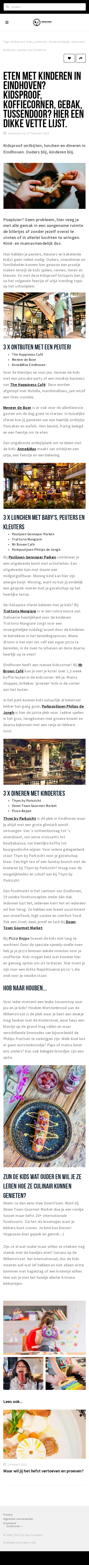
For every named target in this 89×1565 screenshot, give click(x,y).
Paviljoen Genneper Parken (33, 534)
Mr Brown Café (23, 544)
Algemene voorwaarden (18, 1519)
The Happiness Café (27, 354)
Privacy (8, 1514)
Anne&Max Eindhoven (29, 365)
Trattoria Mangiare (27, 539)
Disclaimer (9, 1523)
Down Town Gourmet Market (34, 805)
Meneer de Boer (24, 359)
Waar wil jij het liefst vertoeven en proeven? (43, 1470)
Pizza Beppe (21, 811)
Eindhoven (14, 1526)
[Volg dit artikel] (69, 58)
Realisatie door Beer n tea (19, 1542)
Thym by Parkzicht (26, 800)
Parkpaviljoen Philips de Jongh (36, 549)
